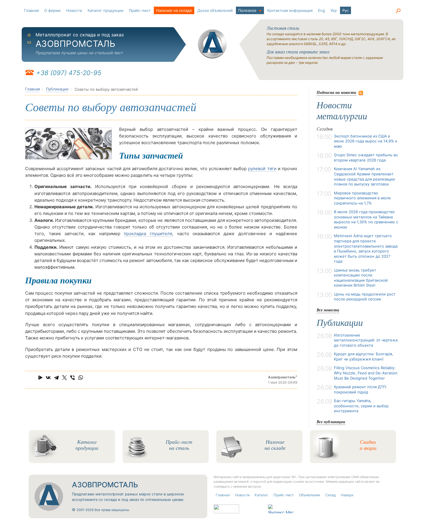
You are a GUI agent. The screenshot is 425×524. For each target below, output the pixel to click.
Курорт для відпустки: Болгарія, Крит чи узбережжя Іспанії (363, 356)
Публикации (57, 89)
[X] (64, 377)
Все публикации (331, 422)
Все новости (328, 310)
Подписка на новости (336, 92)
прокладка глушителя (148, 233)
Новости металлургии (342, 110)
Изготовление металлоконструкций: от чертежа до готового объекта (366, 340)
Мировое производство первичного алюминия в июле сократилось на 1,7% (362, 198)
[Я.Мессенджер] (40, 377)
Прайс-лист (140, 10)
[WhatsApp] (80, 377)
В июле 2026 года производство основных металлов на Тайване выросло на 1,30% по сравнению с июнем (366, 219)
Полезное (247, 10)
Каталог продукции (105, 10)
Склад (330, 495)
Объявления (309, 495)
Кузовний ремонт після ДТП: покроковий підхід (360, 389)
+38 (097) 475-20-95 (68, 73)
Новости (74, 10)
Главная (31, 10)
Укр (333, 10)
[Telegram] (56, 377)
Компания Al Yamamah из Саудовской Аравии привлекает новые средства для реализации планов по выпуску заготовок (364, 176)
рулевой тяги (262, 168)
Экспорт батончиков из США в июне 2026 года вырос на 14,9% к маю (365, 141)
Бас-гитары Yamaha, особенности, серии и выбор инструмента (361, 405)
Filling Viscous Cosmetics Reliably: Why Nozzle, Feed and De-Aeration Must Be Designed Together (366, 372)
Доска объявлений (215, 10)
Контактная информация (290, 10)
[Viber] (72, 377)
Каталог (261, 495)
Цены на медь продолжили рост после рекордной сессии (365, 297)
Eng (321, 10)
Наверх (347, 495)
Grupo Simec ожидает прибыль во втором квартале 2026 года (366, 157)
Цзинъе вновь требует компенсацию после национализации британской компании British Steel (361, 278)
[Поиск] (398, 11)
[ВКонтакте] (48, 377)
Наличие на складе (174, 10)
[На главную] (212, 43)
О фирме (52, 10)
